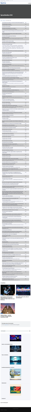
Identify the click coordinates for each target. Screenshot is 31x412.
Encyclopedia (2, 1)
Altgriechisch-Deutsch (3, 0)
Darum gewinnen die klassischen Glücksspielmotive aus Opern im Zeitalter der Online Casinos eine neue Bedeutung (8, 298)
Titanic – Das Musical (5, 354)
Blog (1, 313)
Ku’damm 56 (3, 398)
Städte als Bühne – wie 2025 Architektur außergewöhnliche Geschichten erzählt (6, 316)
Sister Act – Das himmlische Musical (7, 344)
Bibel (12, 0)
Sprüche (5, 1)
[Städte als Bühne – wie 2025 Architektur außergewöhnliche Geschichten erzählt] (8, 308)
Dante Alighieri (7, 0)
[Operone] (3, 3)
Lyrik (10, 0)
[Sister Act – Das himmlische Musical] (15, 338)
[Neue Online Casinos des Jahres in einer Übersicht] (23, 290)
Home (1, 20)
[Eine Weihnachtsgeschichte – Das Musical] (15, 360)
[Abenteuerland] (15, 374)
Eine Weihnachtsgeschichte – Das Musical (8, 367)
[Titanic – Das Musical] (15, 348)
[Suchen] (29, 331)
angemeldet (6, 324)
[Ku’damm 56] (15, 390)
